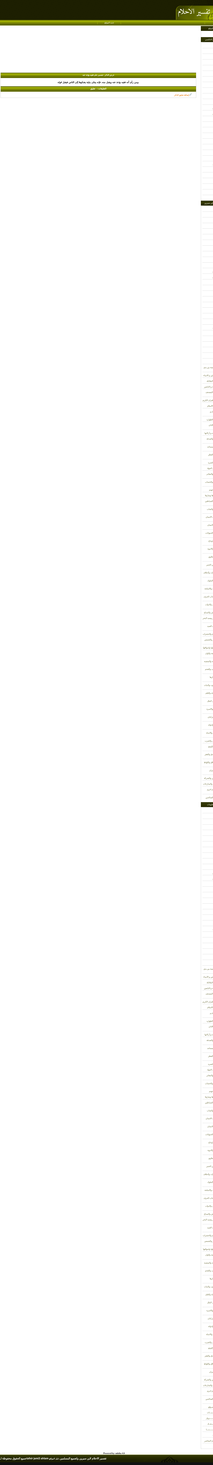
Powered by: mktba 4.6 (114, 1453)
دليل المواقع (54, 1458)
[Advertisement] (100, 49)
